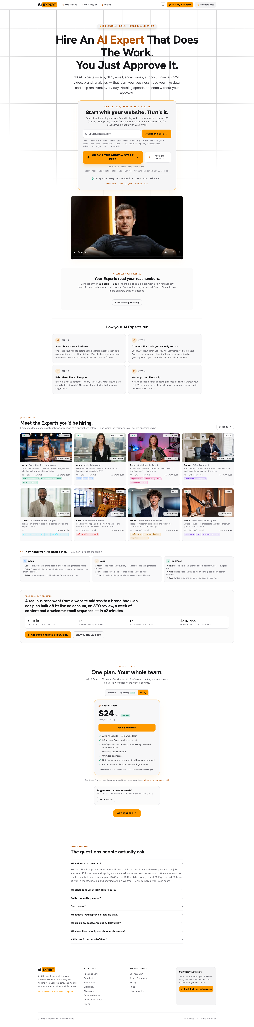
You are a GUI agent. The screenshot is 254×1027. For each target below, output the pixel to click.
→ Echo (26, 569)
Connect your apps (93, 999)
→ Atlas (98, 566)
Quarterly (127, 692)
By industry (89, 978)
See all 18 (223, 426)
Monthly (112, 692)
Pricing (107, 4)
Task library (89, 982)
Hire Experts (71, 4)
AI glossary (89, 991)
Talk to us (106, 799)
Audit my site (155, 133)
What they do (90, 4)
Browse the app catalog (127, 302)
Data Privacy (188, 1018)
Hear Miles (172, 514)
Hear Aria (64, 458)
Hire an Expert (90, 974)
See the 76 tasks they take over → (127, 167)
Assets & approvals (139, 978)
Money (133, 982)
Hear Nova (226, 514)
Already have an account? (156, 780)
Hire (187, 458)
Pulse (132, 986)
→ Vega (169, 572)
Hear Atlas (118, 458)
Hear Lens (118, 514)
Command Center (92, 995)
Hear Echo (172, 458)
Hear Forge (226, 458)
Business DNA (136, 974)
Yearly (143, 692)
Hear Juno (64, 514)
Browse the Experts (88, 635)
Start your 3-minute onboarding (48, 635)
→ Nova (98, 572)
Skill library (89, 986)
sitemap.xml (136, 991)
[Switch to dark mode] (163, 4)
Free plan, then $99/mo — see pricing (127, 184)
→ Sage (26, 566)
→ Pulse (26, 575)
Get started (127, 727)
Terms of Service (208, 1018)
